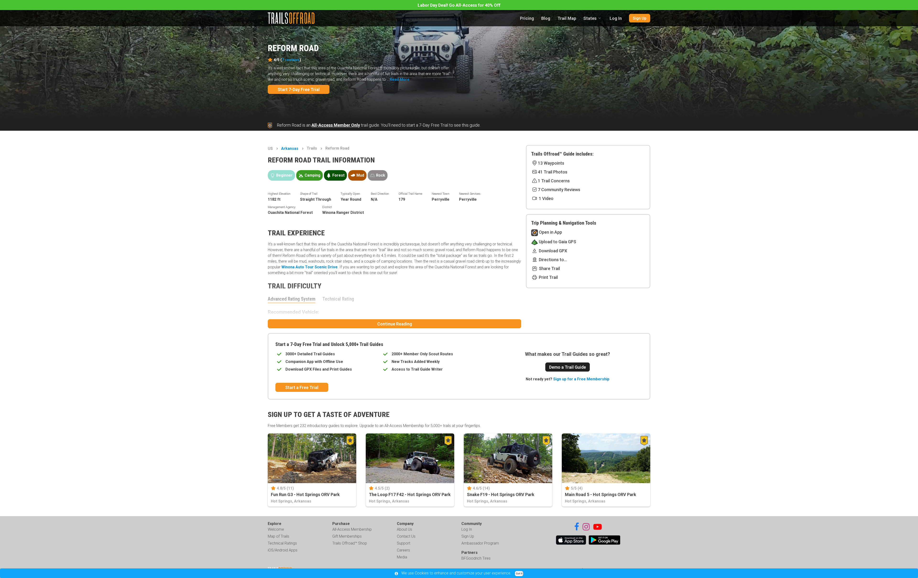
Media (402, 557)
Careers (403, 550)
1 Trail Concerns (554, 180)
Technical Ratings (282, 543)
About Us (404, 529)
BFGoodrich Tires (476, 558)
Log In (616, 18)
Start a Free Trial (301, 387)
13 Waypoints (551, 163)
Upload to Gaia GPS (557, 241)
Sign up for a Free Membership (581, 379)
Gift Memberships (347, 536)
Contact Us (406, 536)
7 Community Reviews (559, 189)
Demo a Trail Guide (567, 367)
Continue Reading (394, 323)
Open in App (550, 232)
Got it (519, 573)
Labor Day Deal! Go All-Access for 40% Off (459, 5)
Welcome (276, 529)
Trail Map (566, 18)
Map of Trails (278, 536)
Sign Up (639, 18)
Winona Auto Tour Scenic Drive (309, 267)
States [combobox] (589, 18)
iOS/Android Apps (282, 550)
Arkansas (289, 148)
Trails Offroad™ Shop (349, 543)
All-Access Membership (352, 529)
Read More (400, 79)
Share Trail (549, 268)
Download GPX (552, 250)
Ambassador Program (480, 543)
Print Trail (548, 277)
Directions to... (552, 259)
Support (403, 543)
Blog (545, 18)
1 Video (545, 198)
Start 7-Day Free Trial (299, 89)
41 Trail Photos (552, 171)
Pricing (527, 18)
